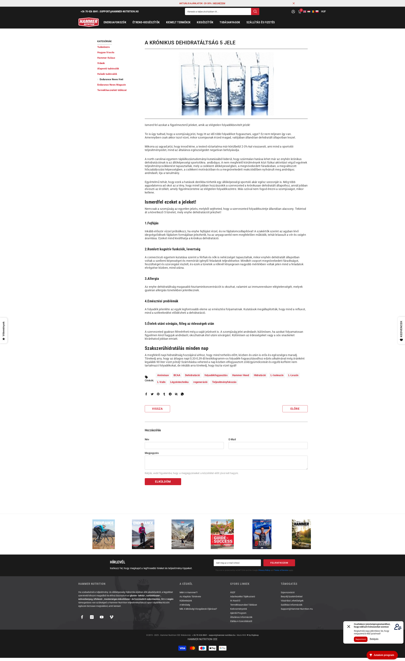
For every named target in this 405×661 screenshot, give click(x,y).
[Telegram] (170, 393)
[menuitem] (118, 47)
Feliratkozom (279, 563)
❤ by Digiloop (252, 635)
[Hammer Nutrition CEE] (103, 534)
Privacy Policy (264, 570)
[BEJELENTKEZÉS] (293, 11)
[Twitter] (152, 393)
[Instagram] (92, 617)
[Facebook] (146, 393)
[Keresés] (222, 11)
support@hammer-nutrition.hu (222, 635)
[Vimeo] (111, 617)
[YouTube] (101, 617)
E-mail (232, 439)
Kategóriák (104, 41)
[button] (303, 11)
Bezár (293, 3)
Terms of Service (281, 570)
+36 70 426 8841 (199, 635)
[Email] (176, 393)
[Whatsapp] (182, 393)
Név (147, 439)
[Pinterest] (158, 393)
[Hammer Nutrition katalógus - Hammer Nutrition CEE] (182, 534)
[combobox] (218, 11)
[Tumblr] (164, 393)
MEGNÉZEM (219, 3)
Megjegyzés (152, 453)
